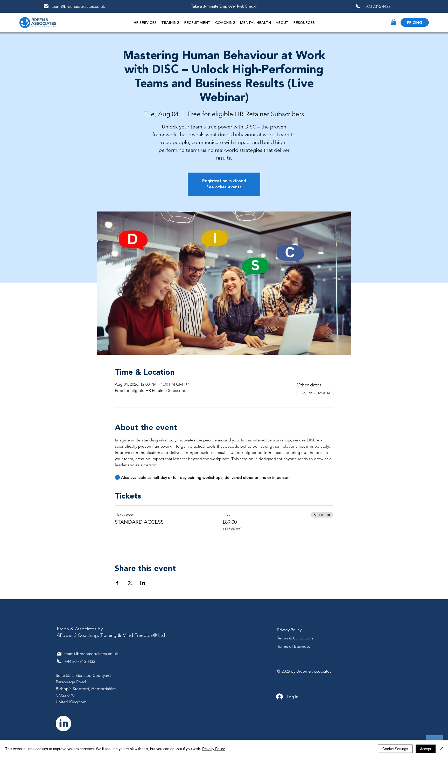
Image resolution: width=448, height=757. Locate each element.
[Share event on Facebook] (117, 583)
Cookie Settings (395, 748)
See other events (224, 187)
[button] (170, 22)
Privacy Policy (213, 748)
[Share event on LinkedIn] (142, 583)
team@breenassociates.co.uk (78, 6)
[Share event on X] (130, 583)
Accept (425, 748)
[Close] (442, 749)
